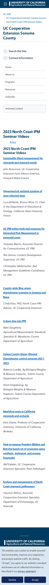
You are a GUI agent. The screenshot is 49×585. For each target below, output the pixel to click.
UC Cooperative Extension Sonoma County (26, 18)
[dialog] (24, 565)
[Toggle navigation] (5, 4)
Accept (35, 579)
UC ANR (7, 14)
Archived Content (14, 108)
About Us (9, 74)
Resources (10, 89)
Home (8, 67)
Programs (10, 81)
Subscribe (10, 96)
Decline (12, 579)
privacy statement (27, 571)
